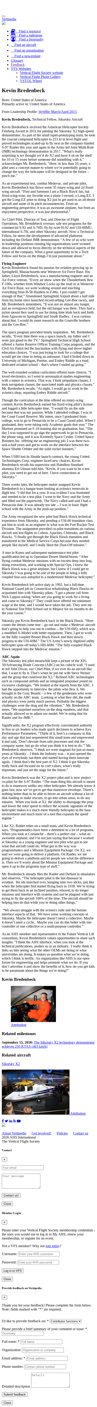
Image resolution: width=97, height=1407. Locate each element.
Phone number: (12, 1366)
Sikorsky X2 (11, 1064)
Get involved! (41, 1133)
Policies (62, 1133)
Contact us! (11, 1195)
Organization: (11, 1350)
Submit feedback (15, 1394)
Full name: (11, 1341)
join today (53, 1246)
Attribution (18, 1025)
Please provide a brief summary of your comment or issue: (44, 1329)
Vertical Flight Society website (41, 73)
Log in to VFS (13, 1270)
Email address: (13, 1358)
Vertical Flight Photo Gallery (40, 77)
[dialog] (48, 1246)
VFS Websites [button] (21, 69)
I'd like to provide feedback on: (25, 1321)
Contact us (80, 1133)
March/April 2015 (57, 112)
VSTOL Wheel (31, 81)
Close (7, 1203)
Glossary (17, 60)
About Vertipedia (14, 1133)
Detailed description (16, 1386)
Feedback (18, 64)
